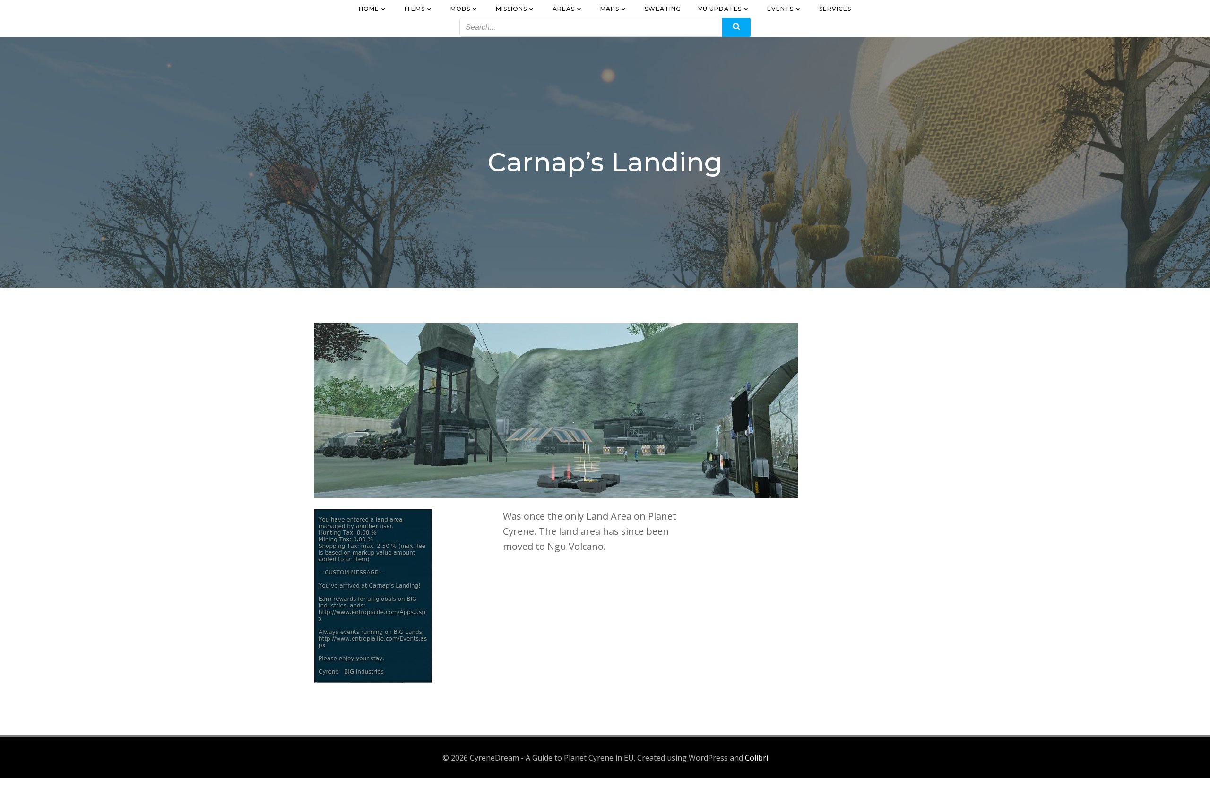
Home (369, 8)
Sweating (663, 8)
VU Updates (720, 8)
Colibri (756, 758)
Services (835, 8)
